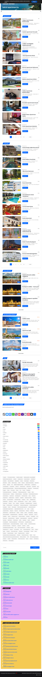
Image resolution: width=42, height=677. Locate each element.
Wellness (4, 452)
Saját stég (4, 520)
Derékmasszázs (22, 486)
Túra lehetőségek (26, 531)
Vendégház (5, 425)
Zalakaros (4, 538)
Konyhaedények (16, 505)
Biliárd (19, 482)
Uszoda (32, 531)
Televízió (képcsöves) (26, 529)
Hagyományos (5, 497)
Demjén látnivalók (27, 362)
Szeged (26, 523)
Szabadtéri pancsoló (6, 523)
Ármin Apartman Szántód (29, 126)
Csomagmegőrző (5, 486)
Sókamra (11, 529)
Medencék (32, 510)
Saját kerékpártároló (23, 518)
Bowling (4, 484)
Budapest (8, 484)
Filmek (8, 490)
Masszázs (16, 510)
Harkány (4, 499)
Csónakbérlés (12, 486)
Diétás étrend (29, 486)
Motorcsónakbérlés (6, 514)
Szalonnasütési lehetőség (15, 523)
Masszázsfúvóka (22, 510)
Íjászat (27, 538)
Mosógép (35, 512)
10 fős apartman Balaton (11, 477)
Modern (26, 512)
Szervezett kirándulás (31, 523)
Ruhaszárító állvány (11, 518)
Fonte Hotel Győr (27, 218)
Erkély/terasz (30, 488)
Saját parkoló (30, 518)
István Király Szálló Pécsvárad (30, 147)
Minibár (18, 512)
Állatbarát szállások (6, 459)
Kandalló (17, 503)
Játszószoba (5, 503)
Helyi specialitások (10, 499)
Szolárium (23, 525)
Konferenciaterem (9, 505)
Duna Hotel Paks (27, 183)
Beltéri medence (14, 482)
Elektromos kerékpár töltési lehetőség (20, 488)
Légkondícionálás (6, 510)
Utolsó (30, 264)
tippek (4, 531)
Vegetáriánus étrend (21, 533)
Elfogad (34, 1)
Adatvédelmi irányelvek (26, 673)
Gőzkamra (33, 495)
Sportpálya (24, 520)
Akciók (4, 467)
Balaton (4, 457)
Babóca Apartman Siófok (29, 79)
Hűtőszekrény (5, 501)
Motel (4, 446)
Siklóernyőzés (15, 520)
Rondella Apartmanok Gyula (30, 103)
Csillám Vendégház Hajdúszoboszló (27, 44)
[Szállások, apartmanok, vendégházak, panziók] (21, 5)
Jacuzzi (26, 501)
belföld (9, 482)
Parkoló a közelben (22, 516)
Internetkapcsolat (20, 501)
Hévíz (28, 499)
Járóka (30, 501)
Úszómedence (36, 538)
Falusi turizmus (5, 436)
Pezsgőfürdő (33, 516)
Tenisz (33, 529)
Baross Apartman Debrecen (30, 67)
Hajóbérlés (21, 497)
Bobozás (23, 482)
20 (23, 264)
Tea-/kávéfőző (16, 529)
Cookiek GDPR (34, 673)
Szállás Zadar (26, 318)
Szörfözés (28, 527)
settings (5, 2)
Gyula (30, 495)
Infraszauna (11, 501)
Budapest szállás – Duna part (30, 286)
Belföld (4, 448)
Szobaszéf (19, 525)
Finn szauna (13, 490)
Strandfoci (33, 520)
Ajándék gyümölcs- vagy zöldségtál (29, 477)
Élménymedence (14, 538)
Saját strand (35, 518)
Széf (15, 527)
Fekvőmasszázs (35, 488)
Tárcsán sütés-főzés (14, 531)
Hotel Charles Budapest (29, 242)
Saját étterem (10, 520)
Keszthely (35, 503)
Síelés (32, 527)
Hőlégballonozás (32, 499)
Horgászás (23, 499)
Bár (12, 484)
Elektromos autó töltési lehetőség (8, 488)
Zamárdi (9, 538)
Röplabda (17, 518)
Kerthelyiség (22, 503)
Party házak (5, 469)
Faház (4, 434)
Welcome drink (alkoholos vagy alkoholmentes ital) (11, 536)
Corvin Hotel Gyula (27, 206)
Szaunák (21, 523)
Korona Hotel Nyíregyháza (29, 253)
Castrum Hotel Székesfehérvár (26, 230)
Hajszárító (17, 497)
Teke (21, 529)
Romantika (5, 460)
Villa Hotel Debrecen (28, 171)
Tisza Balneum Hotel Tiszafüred (28, 195)
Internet (15, 501)
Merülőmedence (5, 512)
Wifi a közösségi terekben (34, 536)
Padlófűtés (4, 516)
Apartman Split (26, 330)
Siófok (20, 520)
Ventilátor (27, 533)
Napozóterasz (21, 514)
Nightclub (26, 514)
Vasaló (16, 533)
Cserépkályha (34, 484)
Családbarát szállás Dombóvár (28, 387)
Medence (27, 510)
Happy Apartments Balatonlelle (27, 20)
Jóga (14, 503)
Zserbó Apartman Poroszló (30, 32)
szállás (28, 525)
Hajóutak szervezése (28, 497)
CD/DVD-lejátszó (27, 484)
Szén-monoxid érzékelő (21, 527)
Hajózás (34, 497)
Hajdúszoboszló (11, 497)
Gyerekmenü (12, 495)
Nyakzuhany (31, 514)
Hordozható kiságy (17, 499)
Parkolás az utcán (14, 516)
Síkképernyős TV (5, 529)
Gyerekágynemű (17, 495)
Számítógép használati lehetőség (8, 527)
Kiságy (4, 505)
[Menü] (1, 11)
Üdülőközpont (5, 450)
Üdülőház (4, 432)
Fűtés (33, 492)
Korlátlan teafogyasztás (33, 505)
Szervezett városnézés (6, 525)
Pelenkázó (28, 516)
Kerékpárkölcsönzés (29, 503)
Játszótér (10, 503)
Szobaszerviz (14, 525)
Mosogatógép (30, 512)
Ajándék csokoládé (19, 477)
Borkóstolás (36, 482)
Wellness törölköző (23, 536)
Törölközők (20, 531)
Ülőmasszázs (5, 540)
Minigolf (22, 512)
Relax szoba (5, 518)
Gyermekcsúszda (24, 495)
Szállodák (6, 143)
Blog (4, 427)
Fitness (17, 490)
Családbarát (5, 464)
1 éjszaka (4, 477)
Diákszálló (5, 443)
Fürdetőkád (28, 490)
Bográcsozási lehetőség (29, 482)
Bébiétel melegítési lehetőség (18, 484)
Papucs (9, 516)
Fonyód (24, 490)
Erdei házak (5, 453)
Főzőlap (29, 492)
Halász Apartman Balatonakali (27, 91)
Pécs (37, 516)
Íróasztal (31, 538)
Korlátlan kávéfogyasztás (24, 505)
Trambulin (8, 531)
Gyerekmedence (5, 495)
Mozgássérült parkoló (14, 514)
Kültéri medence (6, 455)
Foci (20, 490)
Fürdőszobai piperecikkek (22, 492)
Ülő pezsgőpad (11, 540)
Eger (38, 486)
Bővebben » (25, 26)
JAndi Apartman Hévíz (28, 55)
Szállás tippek (5, 466)
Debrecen (17, 486)
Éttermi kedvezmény (21, 538)
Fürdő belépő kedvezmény (7, 492)
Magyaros (11, 510)
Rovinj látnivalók (26, 342)
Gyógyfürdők (5, 462)
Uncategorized (5, 471)
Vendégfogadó (5, 441)
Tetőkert (36, 529)
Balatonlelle (5, 482)
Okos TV (36, 514)
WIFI (28, 536)
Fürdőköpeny (15, 492)
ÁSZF (31, 673)
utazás (36, 531)
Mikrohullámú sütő (12, 512)
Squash (29, 520)
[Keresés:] (40, 11)
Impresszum (39, 673)
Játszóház (34, 501)
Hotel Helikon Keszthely (29, 159)
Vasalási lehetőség (10, 533)
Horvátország (5, 439)
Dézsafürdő (34, 486)
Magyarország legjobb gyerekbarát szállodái (28, 374)
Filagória (4, 490)
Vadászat (4, 533)
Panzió (4, 429)
